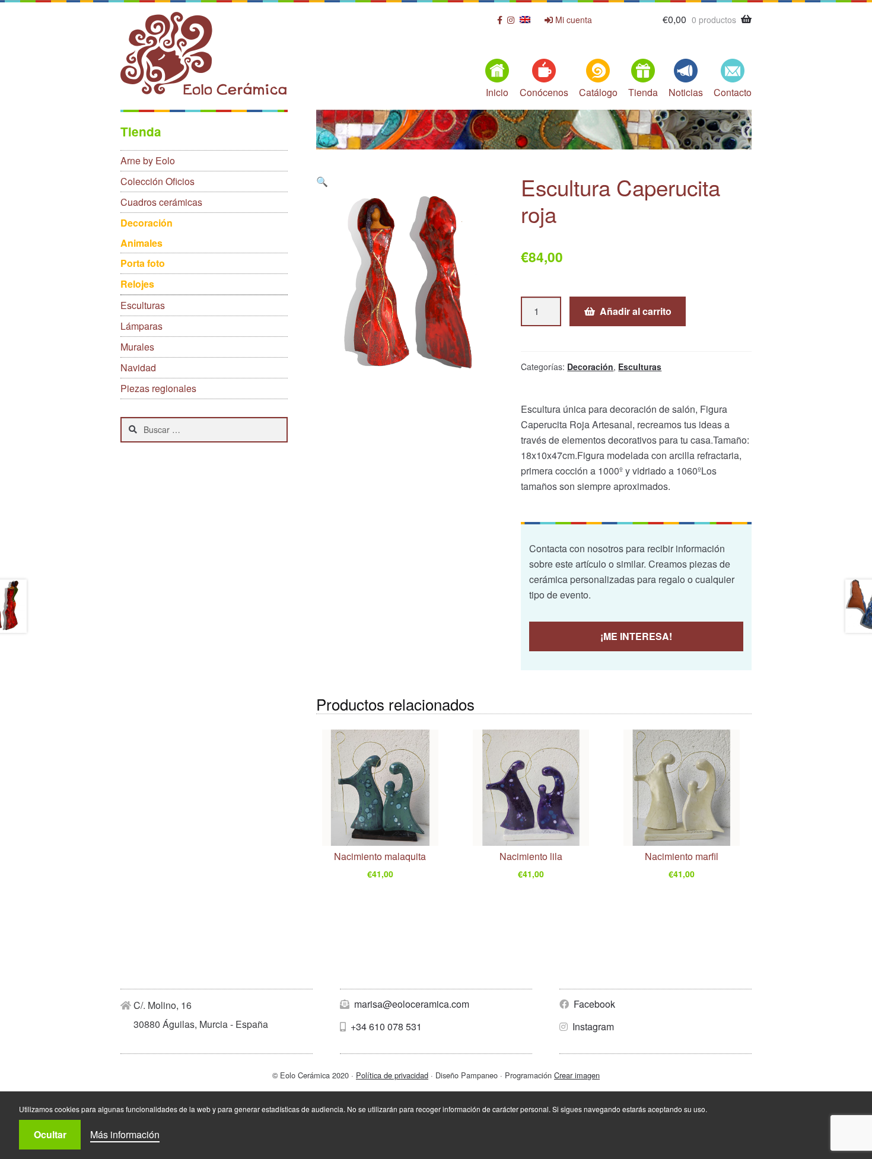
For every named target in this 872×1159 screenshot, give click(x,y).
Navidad (138, 367)
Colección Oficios (157, 181)
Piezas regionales (158, 388)
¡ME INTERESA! (636, 636)
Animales (141, 243)
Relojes (137, 284)
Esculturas (639, 366)
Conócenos (544, 92)
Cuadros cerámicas (161, 202)
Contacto (733, 92)
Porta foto (142, 263)
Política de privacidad (392, 1075)
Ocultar (50, 1134)
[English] (525, 19)
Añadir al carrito (635, 311)
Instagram (592, 1026)
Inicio (497, 92)
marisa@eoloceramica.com (410, 1004)
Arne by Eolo (147, 160)
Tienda (643, 92)
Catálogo (598, 92)
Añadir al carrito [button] (380, 877)
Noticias (686, 92)
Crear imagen (577, 1075)
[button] (322, 181)
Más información (125, 1134)
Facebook (593, 1004)
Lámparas (141, 326)
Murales (137, 347)
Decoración (590, 366)
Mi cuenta (572, 19)
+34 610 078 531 (385, 1026)
